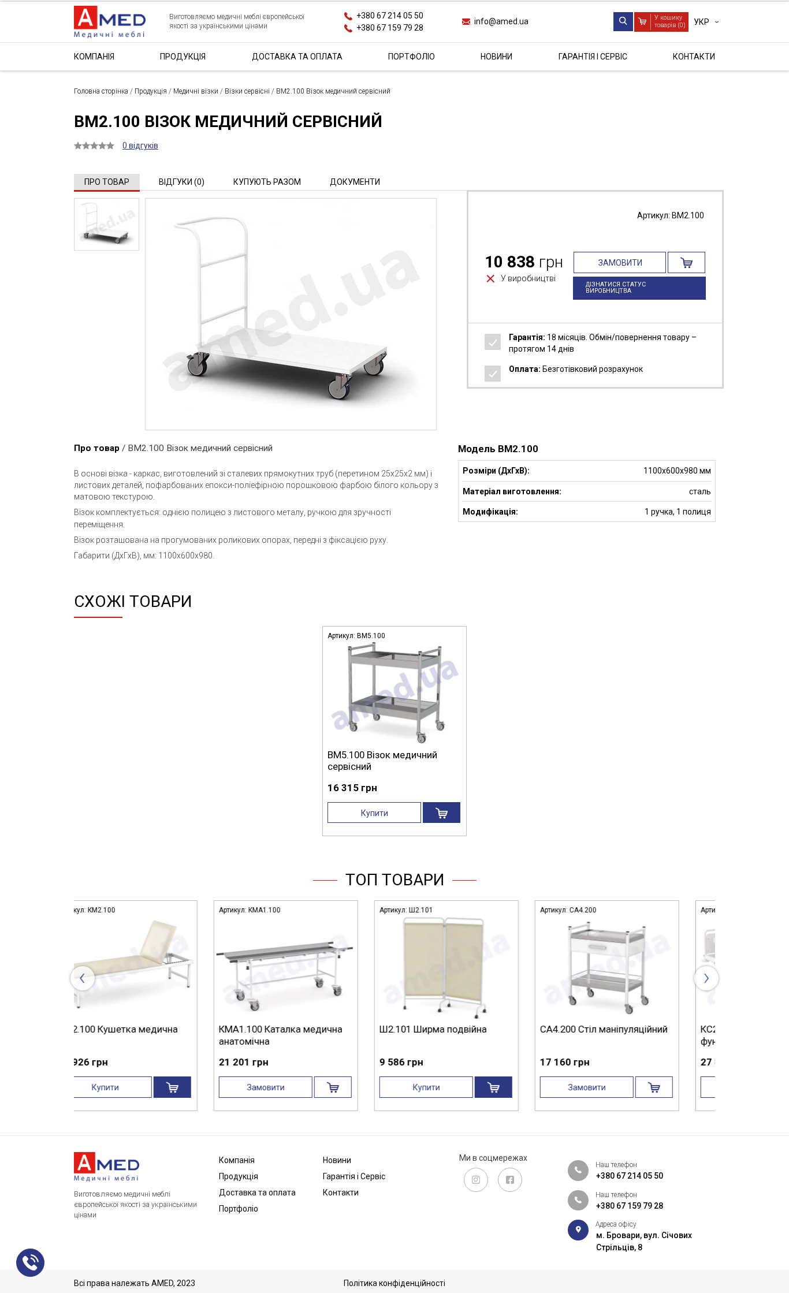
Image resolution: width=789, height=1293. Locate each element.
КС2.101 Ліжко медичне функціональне (301, 1034)
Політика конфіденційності (394, 1283)
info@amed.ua (501, 21)
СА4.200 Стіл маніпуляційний (151, 1029)
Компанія (94, 56)
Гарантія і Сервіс (593, 56)
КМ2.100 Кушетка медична (468, 1029)
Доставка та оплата (297, 56)
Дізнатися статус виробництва (616, 288)
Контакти (694, 56)
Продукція (183, 56)
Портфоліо (411, 56)
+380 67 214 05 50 (389, 15)
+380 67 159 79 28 (389, 27)
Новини (496, 56)
